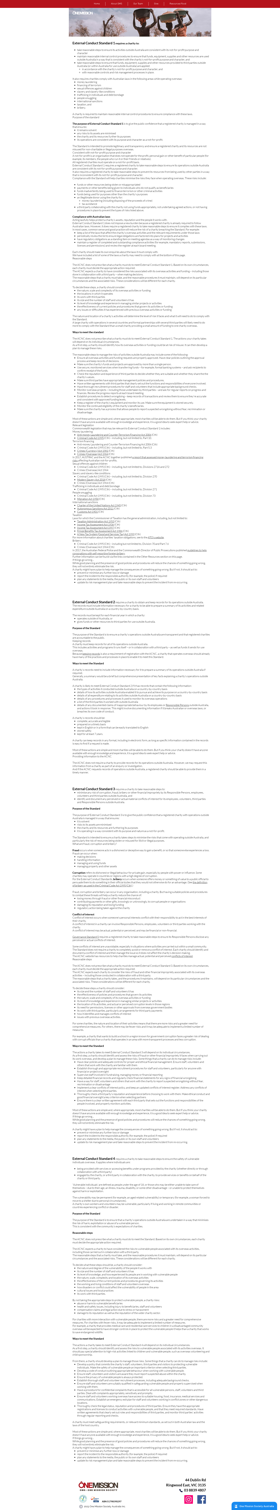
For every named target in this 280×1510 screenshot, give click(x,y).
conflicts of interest (182, 956)
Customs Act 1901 (87, 511)
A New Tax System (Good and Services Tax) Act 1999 (105, 534)
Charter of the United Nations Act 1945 (99, 505)
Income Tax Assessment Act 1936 (95, 524)
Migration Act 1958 (88, 498)
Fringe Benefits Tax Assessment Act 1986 (100, 531)
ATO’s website (156, 537)
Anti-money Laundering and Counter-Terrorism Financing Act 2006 (114, 434)
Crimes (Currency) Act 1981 (92, 450)
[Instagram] (188, 1499)
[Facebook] (201, 1499)
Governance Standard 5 (85, 936)
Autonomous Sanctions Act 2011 (95, 508)
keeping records (91, 653)
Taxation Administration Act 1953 (95, 521)
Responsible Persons (177, 705)
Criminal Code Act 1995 (90, 438)
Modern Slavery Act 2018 (91, 479)
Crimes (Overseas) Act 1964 (92, 454)
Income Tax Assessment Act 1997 (95, 527)
